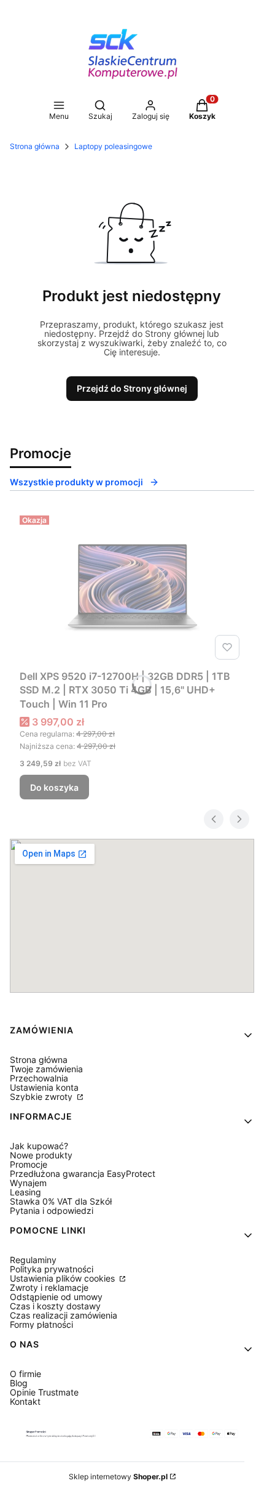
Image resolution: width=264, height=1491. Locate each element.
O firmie (25, 1373)
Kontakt (25, 1401)
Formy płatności (41, 1324)
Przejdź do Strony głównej (132, 388)
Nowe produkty (41, 1155)
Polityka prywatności (51, 1269)
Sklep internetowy (118, 1476)
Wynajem (28, 1183)
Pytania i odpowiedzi (51, 1210)
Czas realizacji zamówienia (63, 1315)
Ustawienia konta (44, 1087)
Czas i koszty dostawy (55, 1306)
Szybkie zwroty (42, 1096)
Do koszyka (54, 787)
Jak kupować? (39, 1146)
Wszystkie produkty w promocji (76, 482)
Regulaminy (33, 1260)
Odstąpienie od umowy (56, 1296)
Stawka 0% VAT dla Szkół (61, 1201)
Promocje (28, 1164)
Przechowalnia (39, 1078)
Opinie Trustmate (44, 1392)
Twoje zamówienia (46, 1069)
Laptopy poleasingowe (113, 146)
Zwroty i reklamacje (49, 1287)
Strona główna (35, 146)
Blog (19, 1383)
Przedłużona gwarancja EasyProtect (82, 1173)
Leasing (25, 1192)
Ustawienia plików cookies (63, 1278)
